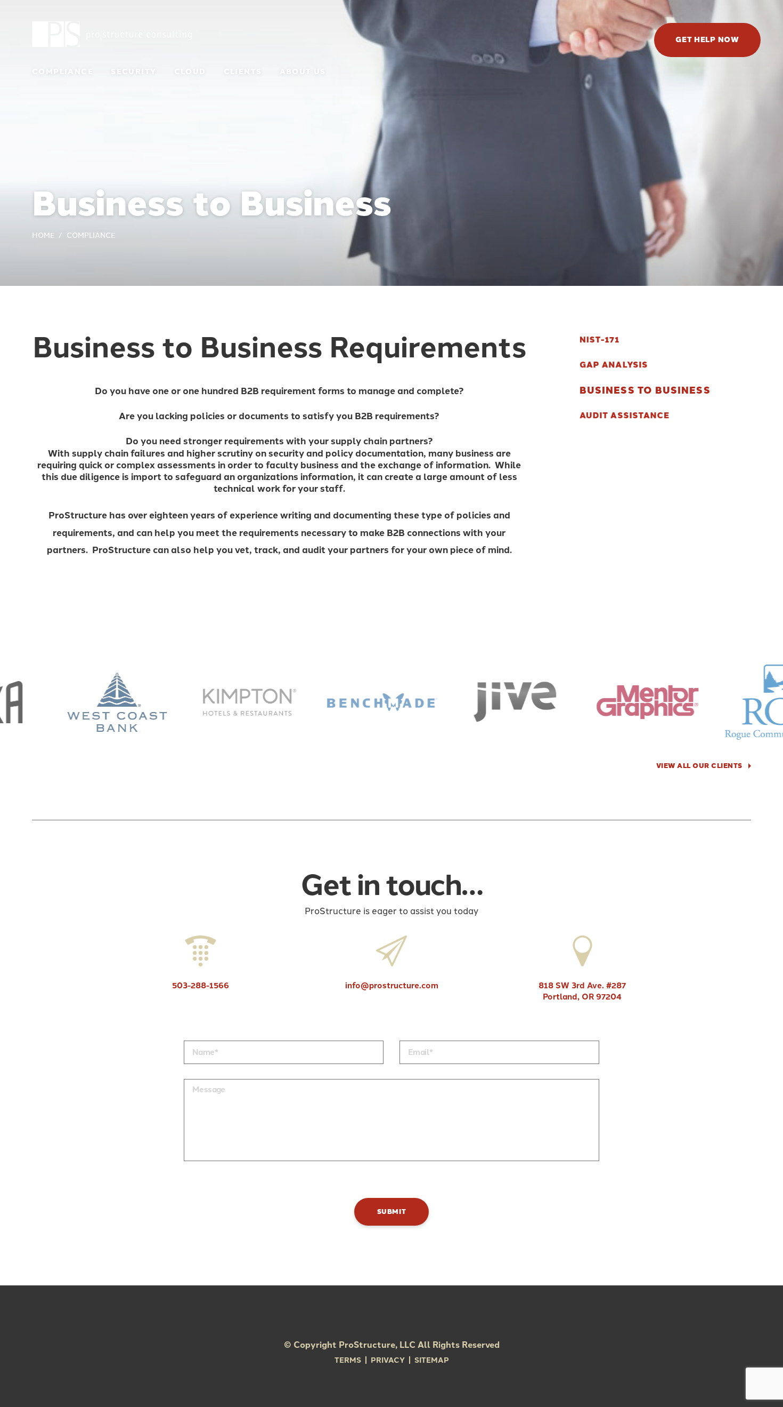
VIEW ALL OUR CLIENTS (699, 766)
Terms (348, 1360)
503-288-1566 (200, 985)
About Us (303, 71)
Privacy (388, 1360)
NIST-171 (599, 340)
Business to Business (645, 390)
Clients (243, 71)
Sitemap (431, 1360)
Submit (391, 1212)
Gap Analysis (614, 365)
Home (43, 235)
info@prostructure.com (391, 985)
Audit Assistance (625, 416)
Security (133, 71)
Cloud (190, 71)
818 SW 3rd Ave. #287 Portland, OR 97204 (582, 991)
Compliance (62, 71)
